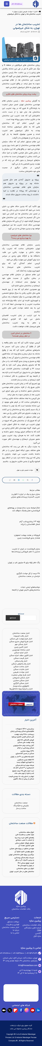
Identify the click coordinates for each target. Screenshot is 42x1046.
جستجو (21, 613)
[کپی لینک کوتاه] (10, 480)
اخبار (35, 12)
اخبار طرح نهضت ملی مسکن (21, 639)
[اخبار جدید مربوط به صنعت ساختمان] (36, 4)
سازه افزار (37, 936)
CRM (39, 930)
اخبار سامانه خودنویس (21, 650)
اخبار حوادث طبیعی (21, 672)
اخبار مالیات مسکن (21, 669)
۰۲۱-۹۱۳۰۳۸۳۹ (31, 953)
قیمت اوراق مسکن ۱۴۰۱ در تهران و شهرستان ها (26, 864)
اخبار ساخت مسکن (21, 666)
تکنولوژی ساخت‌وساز (21, 686)
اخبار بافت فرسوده (21, 636)
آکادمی (38, 933)
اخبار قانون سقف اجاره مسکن (21, 655)
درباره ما (16, 930)
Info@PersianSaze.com (27, 965)
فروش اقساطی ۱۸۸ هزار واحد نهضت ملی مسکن (25, 741)
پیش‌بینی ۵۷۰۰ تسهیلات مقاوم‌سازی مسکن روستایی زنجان (22, 730)
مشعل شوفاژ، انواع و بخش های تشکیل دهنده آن (24, 844)
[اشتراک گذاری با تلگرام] (18, 480)
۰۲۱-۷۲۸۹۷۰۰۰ (17, 4)
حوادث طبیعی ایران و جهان (23, 12)
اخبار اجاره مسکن (21, 652)
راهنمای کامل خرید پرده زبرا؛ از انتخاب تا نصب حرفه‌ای (24, 839)
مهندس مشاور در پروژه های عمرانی (22, 848)
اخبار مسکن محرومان (21, 677)
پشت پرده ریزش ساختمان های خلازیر (21, 94)
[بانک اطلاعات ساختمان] (40, 12)
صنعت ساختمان (21, 803)
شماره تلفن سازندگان (32, 928)
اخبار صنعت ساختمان (21, 633)
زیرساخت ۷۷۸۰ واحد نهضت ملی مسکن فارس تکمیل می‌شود (22, 735)
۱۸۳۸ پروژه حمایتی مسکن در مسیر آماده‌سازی (25, 752)
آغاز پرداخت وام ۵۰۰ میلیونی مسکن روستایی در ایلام (23, 746)
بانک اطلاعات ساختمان (32, 925)
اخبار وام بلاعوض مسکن (21, 664)
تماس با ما (15, 933)
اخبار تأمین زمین (21, 647)
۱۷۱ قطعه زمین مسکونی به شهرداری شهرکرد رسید (25, 761)
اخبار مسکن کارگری (21, 683)
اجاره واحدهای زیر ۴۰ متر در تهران (22, 757)
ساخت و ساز (21, 808)
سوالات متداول (13, 922)
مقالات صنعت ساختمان (21, 823)
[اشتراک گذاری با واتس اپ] (23, 480)
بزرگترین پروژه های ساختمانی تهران (21, 855)
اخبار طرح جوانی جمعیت (21, 675)
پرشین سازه (26, 101)
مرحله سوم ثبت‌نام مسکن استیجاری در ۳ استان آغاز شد (23, 766)
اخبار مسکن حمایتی (21, 680)
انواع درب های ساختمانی (25, 868)
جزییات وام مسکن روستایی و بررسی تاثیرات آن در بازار (24, 859)
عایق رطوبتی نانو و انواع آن (24, 852)
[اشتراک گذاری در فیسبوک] (32, 480)
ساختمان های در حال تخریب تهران (22, 871)
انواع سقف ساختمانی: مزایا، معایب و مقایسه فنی (24, 833)
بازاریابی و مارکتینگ (21, 805)
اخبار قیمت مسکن (21, 658)
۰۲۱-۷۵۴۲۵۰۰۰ (18, 953)
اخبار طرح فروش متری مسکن (21, 641)
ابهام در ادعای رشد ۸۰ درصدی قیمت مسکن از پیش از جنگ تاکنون (21, 777)
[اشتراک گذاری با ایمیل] (14, 480)
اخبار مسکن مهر (21, 644)
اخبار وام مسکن (21, 661)
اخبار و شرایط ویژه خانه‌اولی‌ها (21, 689)
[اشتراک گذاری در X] (27, 480)
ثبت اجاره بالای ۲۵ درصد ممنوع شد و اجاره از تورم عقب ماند (23, 772)
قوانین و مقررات (12, 924)
